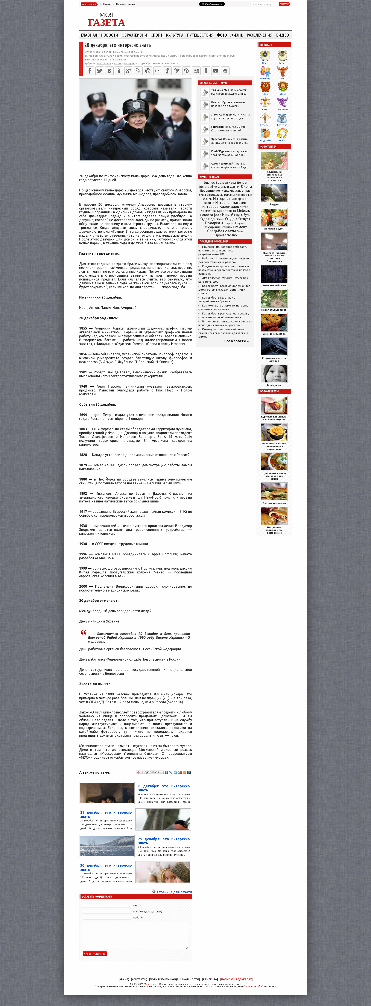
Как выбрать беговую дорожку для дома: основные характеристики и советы (224, 289)
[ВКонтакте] (109, 70)
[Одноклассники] (119, 70)
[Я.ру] (167, 70)
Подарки (212, 223)
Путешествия (200, 34)
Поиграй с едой (274, 228)
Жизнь (236, 34)
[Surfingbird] (177, 70)
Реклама (228, 227)
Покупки (239, 223)
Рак (282, 78)
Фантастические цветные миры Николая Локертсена (274, 256)
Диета (246, 186)
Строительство (225, 235)
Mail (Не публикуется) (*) (147, 911)
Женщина (227, 190)
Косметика (208, 211)
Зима (108, 59)
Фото (222, 34)
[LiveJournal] (138, 70)
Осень (220, 219)
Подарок (227, 223)
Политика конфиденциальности (174, 979)
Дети (235, 186)
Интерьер (210, 206)
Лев (265, 94)
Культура (175, 34)
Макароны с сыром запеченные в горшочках (274, 446)
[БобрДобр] (196, 70)
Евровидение (210, 190)
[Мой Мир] (189, 772)
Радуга (274, 204)
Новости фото (210, 215)
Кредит (222, 211)
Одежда (207, 219)
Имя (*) (137, 905)
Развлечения (260, 34)
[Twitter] (99, 70)
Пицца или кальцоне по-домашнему (274, 530)
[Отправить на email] (215, 70)
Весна (220, 182)
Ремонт (241, 227)
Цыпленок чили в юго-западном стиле (274, 476)
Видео (282, 34)
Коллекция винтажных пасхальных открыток (274, 175)
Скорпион (282, 109)
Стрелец (265, 125)
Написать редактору (236, 979)
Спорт (157, 34)
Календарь (119, 59)
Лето (232, 211)
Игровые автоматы (221, 194)
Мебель (243, 211)
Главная (89, 34)
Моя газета (150, 984)
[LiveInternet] (157, 70)
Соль (240, 231)
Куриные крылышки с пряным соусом (274, 418)
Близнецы (265, 78)
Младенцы (274, 385)
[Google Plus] (180, 772)
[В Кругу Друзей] (186, 70)
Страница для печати (174, 892)
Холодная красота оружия (274, 359)
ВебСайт (138, 917)
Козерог (282, 125)
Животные (243, 190)
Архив (123, 979)
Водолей (265, 140)
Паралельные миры (274, 309)
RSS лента (210, 979)
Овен (265, 63)
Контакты (139, 979)
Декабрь (97, 59)
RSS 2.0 (165, 55)
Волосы (230, 182)
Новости (108, 4)
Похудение (212, 227)
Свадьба (214, 231)
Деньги (223, 186)
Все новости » (236, 341)
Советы (229, 231)
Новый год (231, 215)
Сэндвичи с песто (274, 503)
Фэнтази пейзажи (274, 285)
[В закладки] (206, 70)
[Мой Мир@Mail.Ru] (148, 70)
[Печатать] (225, 70)
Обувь (245, 215)
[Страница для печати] (154, 892)
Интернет (222, 198)
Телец (282, 63)
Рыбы (282, 140)
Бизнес (209, 182)
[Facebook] (90, 70)
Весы (265, 109)
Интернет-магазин (230, 203)
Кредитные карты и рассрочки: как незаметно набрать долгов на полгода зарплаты (224, 270)
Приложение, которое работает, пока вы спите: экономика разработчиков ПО (222, 250)
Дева (283, 94)
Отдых (231, 218)
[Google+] (128, 70)
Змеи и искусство (274, 333)
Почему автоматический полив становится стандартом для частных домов (223, 333)
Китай (244, 206)
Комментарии (125, 4)
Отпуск (244, 219)
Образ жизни (134, 34)
